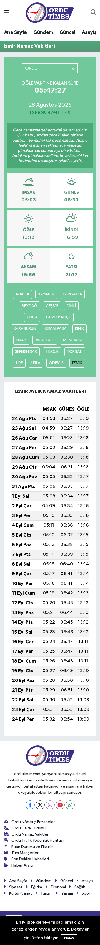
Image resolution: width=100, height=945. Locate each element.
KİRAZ (21, 340)
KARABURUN (25, 328)
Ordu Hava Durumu (28, 828)
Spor (86, 893)
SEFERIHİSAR (26, 351)
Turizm (46, 893)
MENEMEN (72, 340)
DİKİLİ (71, 306)
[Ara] (93, 12)
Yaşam (67, 893)
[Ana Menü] (6, 12)
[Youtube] (60, 804)
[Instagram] (50, 804)
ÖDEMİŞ (56, 363)
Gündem (43, 32)
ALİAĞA (22, 294)
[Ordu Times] (50, 12)
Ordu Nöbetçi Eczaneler (33, 822)
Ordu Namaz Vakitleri (30, 834)
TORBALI (74, 351)
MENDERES (45, 340)
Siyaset (15, 887)
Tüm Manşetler (25, 853)
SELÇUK (52, 351)
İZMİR (77, 363)
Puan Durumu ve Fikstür (32, 847)
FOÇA (32, 317)
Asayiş (89, 32)
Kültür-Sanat (20, 893)
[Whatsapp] (70, 804)
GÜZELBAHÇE (58, 317)
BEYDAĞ (29, 306)
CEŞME (52, 306)
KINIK (79, 328)
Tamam (69, 938)
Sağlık (79, 887)
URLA (36, 363)
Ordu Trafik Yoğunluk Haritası (37, 840)
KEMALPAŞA (56, 328)
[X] (40, 804)
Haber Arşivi (22, 865)
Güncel (67, 32)
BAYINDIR (46, 294)
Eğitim (36, 887)
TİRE (19, 363)
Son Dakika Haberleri (30, 859)
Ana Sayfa (15, 32)
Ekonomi (58, 887)
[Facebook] (30, 804)
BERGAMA (72, 294)
